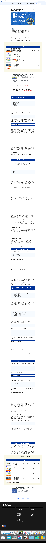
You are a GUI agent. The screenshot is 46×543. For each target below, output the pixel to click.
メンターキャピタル (8, 60)
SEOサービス (3, 534)
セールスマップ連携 (19, 520)
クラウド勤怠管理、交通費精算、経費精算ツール (21, 534)
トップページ (4, 509)
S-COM (8, 65)
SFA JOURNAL (33, 513)
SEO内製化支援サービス (8, 534)
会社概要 (32, 515)
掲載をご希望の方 (38, 3)
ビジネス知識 (32, 3)
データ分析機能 (19, 512)
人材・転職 (26, 3)
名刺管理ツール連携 (19, 515)
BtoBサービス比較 (13, 3)
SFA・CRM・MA (20, 3)
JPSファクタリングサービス (8, 55)
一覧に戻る (23, 498)
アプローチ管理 (19, 514)
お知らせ (32, 514)
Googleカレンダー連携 (20, 518)
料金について (32, 509)
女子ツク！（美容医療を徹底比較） (3, 539)
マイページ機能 (19, 513)
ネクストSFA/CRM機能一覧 (20, 509)
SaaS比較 (7, 3)
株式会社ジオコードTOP (38, 534)
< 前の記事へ (18, 498)
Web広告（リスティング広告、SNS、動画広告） (12, 534)
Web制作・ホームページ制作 (16, 534)
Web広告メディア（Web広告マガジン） (30, 534)
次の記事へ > (27, 498)
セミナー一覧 (32, 512)
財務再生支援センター (8, 50)
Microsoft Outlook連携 (20, 521)
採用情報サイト (43, 534)
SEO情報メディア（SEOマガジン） (25, 534)
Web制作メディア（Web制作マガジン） (34, 534)
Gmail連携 (18, 519)
